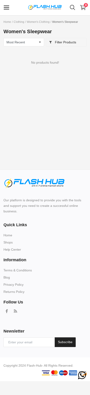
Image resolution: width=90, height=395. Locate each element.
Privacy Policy (13, 284)
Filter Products (65, 42)
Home (7, 22)
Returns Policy (13, 292)
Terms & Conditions (17, 270)
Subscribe (65, 342)
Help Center (12, 249)
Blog (6, 277)
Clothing (19, 22)
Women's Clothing (38, 22)
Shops (8, 242)
